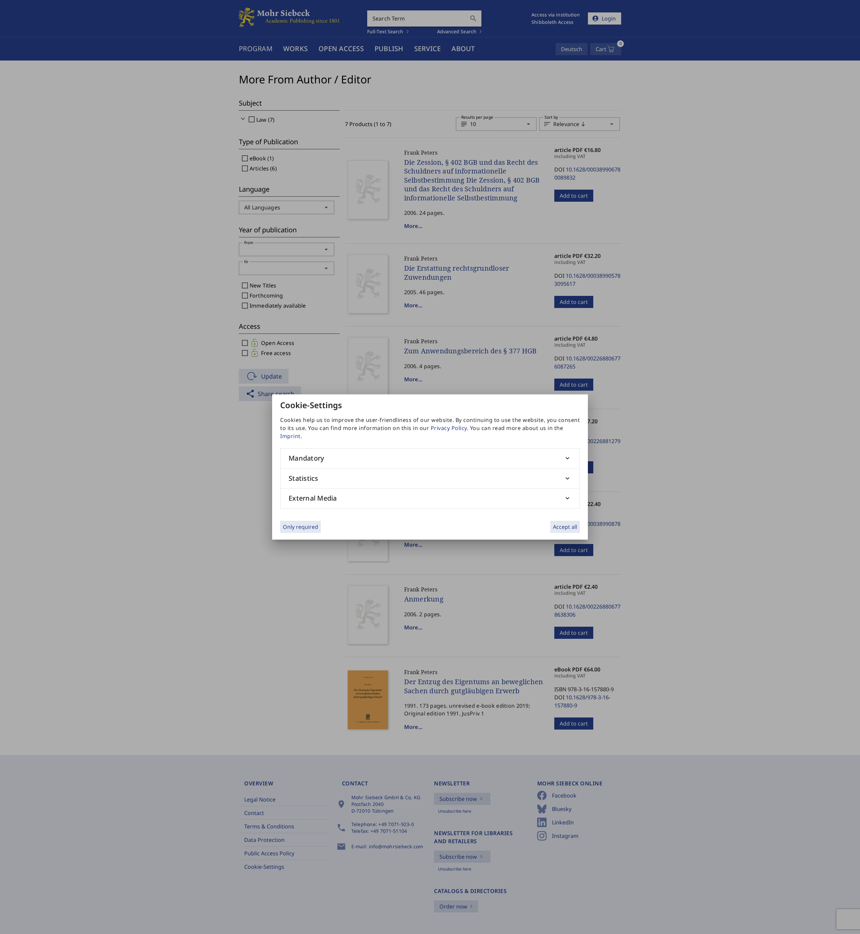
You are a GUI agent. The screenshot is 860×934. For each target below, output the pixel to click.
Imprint (290, 436)
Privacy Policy (449, 428)
